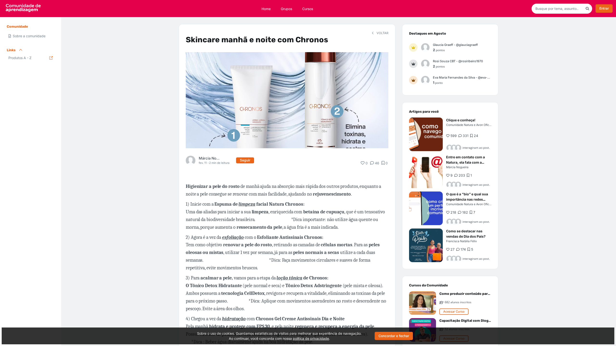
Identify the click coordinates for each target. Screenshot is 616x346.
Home (266, 8)
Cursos (307, 8)
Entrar (604, 8)
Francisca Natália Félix (461, 241)
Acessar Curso (454, 311)
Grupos (286, 8)
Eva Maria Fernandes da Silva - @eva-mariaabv (462, 77)
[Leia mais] (426, 134)
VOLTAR (382, 33)
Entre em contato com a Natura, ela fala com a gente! (465, 162)
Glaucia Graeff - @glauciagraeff (455, 45)
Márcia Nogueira (209, 158)
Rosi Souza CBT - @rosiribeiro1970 (458, 61)
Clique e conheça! (460, 120)
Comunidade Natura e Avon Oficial (469, 125)
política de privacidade (311, 338)
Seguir (245, 160)
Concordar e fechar (394, 336)
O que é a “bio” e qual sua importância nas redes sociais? (467, 199)
